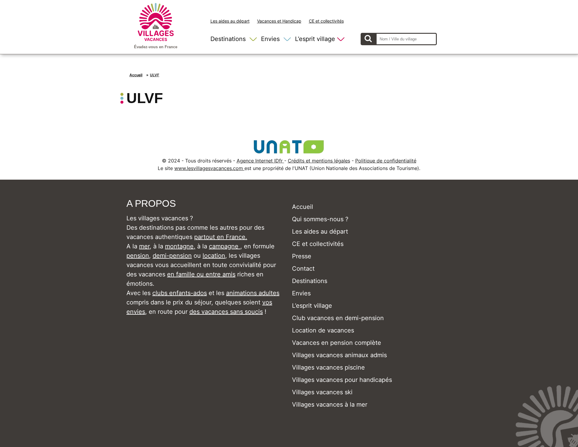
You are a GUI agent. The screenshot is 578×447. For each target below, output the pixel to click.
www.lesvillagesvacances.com (209, 168)
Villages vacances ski (322, 392)
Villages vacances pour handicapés (342, 379)
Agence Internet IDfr (260, 161)
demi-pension (172, 255)
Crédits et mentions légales (319, 161)
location (214, 255)
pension (137, 255)
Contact (303, 268)
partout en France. (220, 237)
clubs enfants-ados (179, 293)
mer (144, 246)
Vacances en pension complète (336, 342)
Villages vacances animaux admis (339, 355)
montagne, (180, 246)
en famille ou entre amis (201, 274)
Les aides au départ (230, 21)
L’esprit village (315, 38)
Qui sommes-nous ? (320, 219)
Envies (270, 38)
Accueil (135, 75)
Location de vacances (323, 330)
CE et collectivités (326, 21)
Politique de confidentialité (385, 161)
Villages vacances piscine (328, 367)
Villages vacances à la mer (329, 404)
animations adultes (252, 293)
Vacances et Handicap (279, 21)
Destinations (228, 38)
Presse (301, 256)
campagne (224, 246)
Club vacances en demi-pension (338, 318)
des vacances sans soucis (226, 311)
